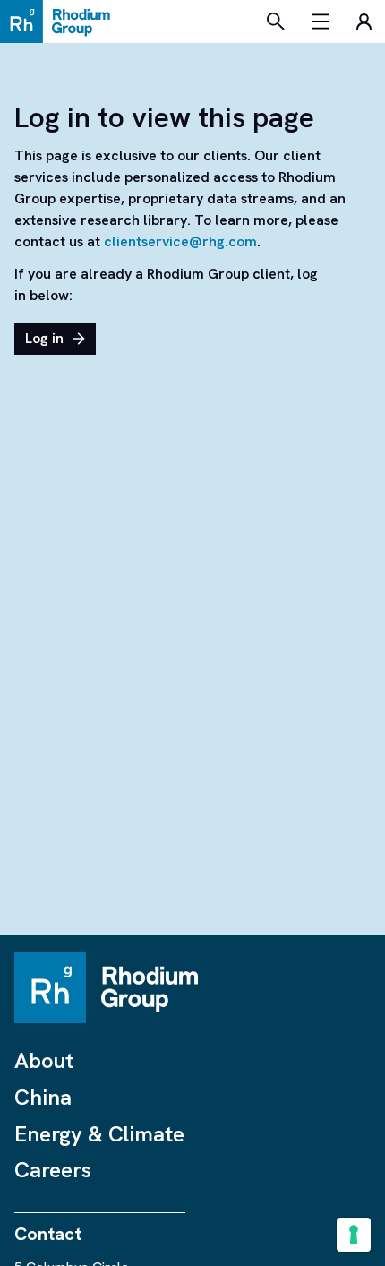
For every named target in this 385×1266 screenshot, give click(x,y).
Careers (52, 1170)
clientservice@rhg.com (180, 241)
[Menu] (320, 21)
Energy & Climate (99, 1134)
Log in (44, 338)
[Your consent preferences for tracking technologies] (354, 1235)
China (43, 1097)
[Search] (276, 21)
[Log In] (363, 21)
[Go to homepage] (60, 21)
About (43, 1060)
